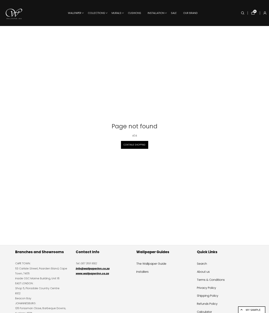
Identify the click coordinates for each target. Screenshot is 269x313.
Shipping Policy (207, 296)
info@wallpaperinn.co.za (93, 268)
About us (203, 272)
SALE (174, 13)
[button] (74, 13)
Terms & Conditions (211, 280)
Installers (142, 272)
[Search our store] (244, 13)
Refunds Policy (207, 304)
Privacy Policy (206, 288)
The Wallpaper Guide (151, 264)
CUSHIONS (134, 13)
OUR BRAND (190, 13)
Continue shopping (134, 144)
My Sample (253, 309)
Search (202, 264)
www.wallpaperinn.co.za (92, 273)
